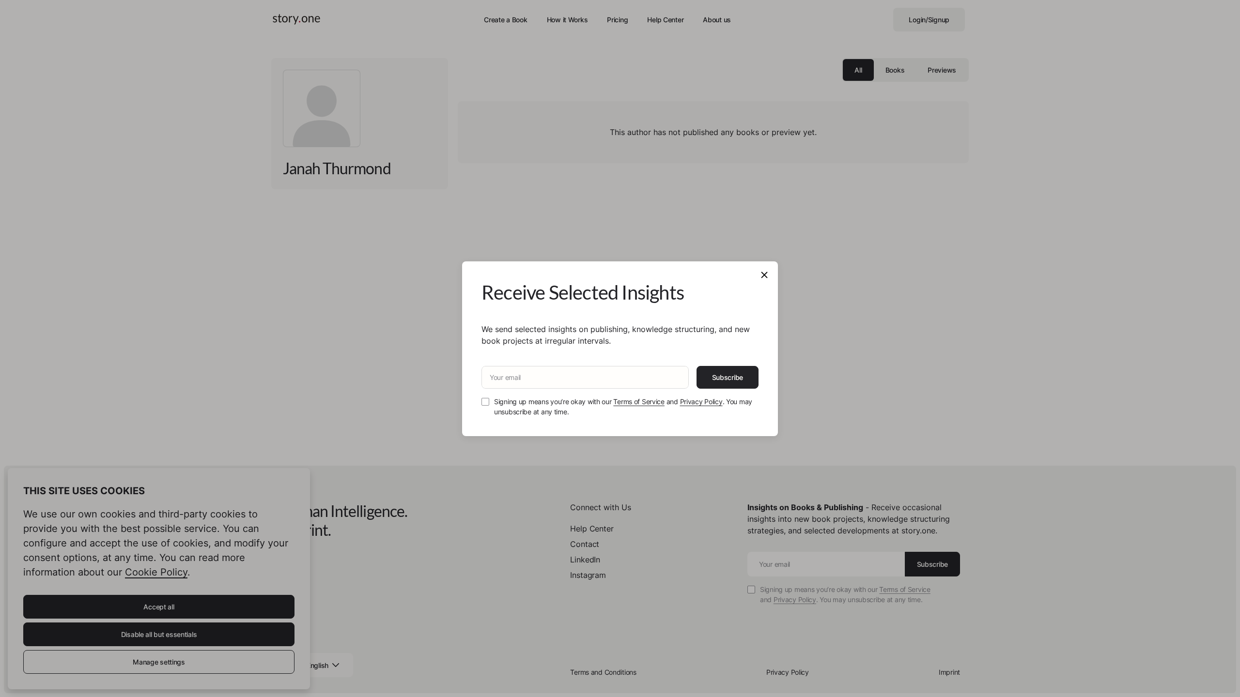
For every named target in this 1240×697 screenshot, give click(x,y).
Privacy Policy (701, 401)
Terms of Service (639, 401)
